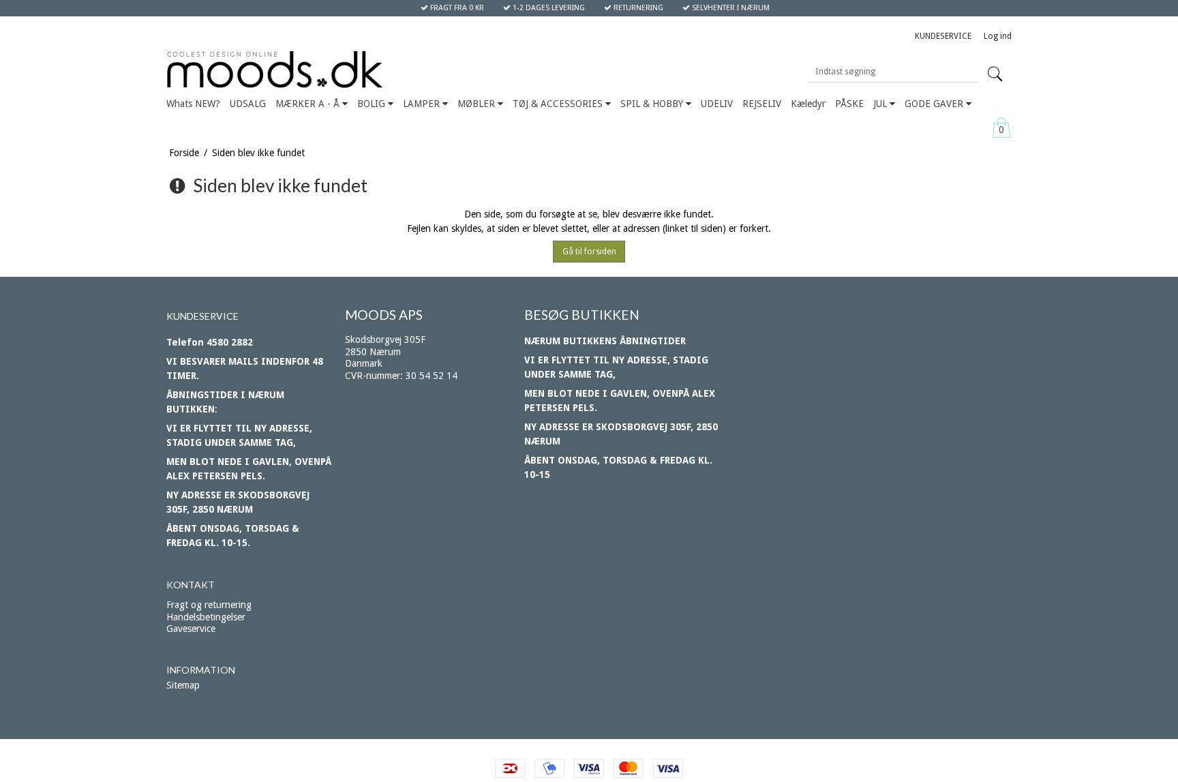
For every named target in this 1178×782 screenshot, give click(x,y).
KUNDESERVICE (943, 36)
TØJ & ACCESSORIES (559, 103)
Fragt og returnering (209, 604)
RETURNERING (637, 7)
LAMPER (422, 103)
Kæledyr (808, 103)
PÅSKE (849, 103)
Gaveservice (190, 628)
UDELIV (717, 103)
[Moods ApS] (338, 70)
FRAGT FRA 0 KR (456, 7)
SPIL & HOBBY (653, 103)
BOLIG (372, 103)
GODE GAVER (935, 103)
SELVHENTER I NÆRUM (730, 7)
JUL (881, 103)
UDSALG (248, 103)
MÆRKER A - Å (308, 103)
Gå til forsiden (589, 251)
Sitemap (183, 685)
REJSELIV (761, 103)
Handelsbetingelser (205, 617)
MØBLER (477, 103)
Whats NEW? (193, 103)
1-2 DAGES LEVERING (548, 7)
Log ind (998, 36)
